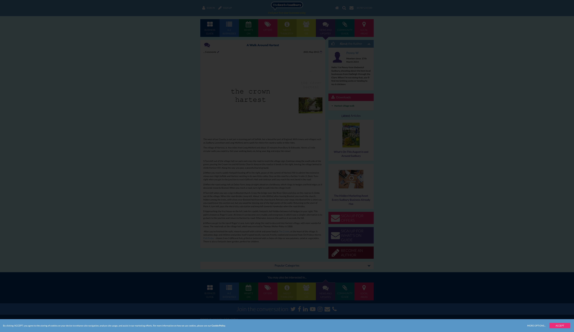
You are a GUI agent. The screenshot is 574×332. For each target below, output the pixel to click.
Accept (560, 325)
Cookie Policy (218, 325)
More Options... (536, 325)
